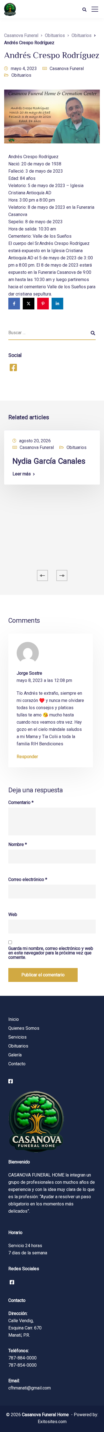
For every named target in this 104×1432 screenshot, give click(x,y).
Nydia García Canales (48, 461)
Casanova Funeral (67, 68)
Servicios (17, 1037)
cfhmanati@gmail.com (29, 1388)
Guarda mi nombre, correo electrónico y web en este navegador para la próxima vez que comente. (50, 953)
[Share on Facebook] (14, 303)
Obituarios (21, 75)
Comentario (21, 802)
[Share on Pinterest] (43, 303)
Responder (27, 756)
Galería (15, 1055)
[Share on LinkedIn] (57, 303)
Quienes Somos (23, 1028)
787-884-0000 (22, 1358)
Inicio (13, 1019)
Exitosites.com (52, 1421)
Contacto (17, 1063)
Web (12, 914)
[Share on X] (28, 303)
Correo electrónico (27, 879)
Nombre (17, 844)
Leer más (21, 474)
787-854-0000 (22, 1365)
